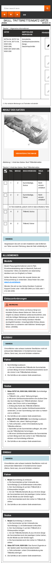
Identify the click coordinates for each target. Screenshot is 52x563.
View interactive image (26, 153)
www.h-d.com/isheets (12, 282)
